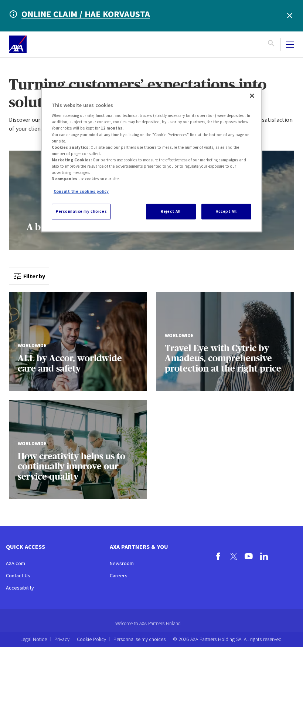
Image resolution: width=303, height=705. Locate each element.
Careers (118, 575)
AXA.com (15, 563)
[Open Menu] (290, 44)
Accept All (226, 211)
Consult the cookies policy (81, 191)
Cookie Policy (91, 639)
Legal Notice (33, 639)
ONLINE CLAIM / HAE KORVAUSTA (85, 14)
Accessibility (20, 587)
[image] (18, 44)
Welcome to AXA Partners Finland (148, 623)
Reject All (171, 211)
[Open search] (271, 44)
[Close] (252, 96)
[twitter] (233, 557)
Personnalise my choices (139, 639)
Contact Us (18, 575)
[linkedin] (264, 557)
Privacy (61, 639)
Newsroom (122, 563)
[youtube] (248, 557)
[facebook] (218, 557)
